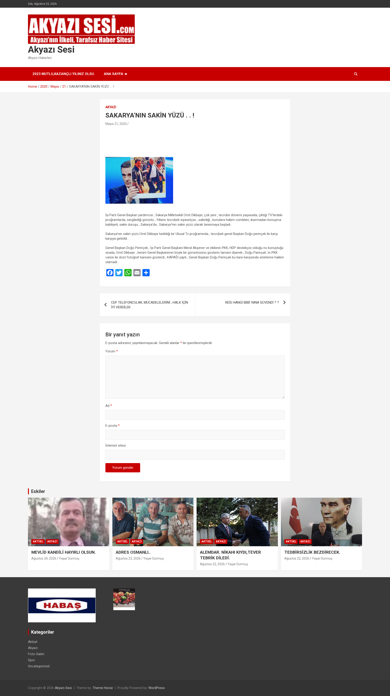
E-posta (112, 426)
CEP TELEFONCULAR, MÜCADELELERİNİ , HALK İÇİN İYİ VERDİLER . (149, 304)
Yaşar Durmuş (69, 558)
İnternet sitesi (115, 445)
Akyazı (110, 107)
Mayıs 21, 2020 (116, 124)
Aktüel (38, 541)
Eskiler (38, 491)
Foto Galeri (36, 654)
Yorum (111, 351)
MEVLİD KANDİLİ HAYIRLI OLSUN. (63, 552)
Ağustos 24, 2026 (43, 558)
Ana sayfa (113, 74)
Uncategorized (38, 666)
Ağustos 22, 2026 (212, 564)
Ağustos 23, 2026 (128, 558)
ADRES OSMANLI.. (133, 552)
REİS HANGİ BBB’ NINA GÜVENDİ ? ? (252, 302)
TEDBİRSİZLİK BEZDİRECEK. (312, 552)
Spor (31, 660)
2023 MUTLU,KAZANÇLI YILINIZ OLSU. (63, 74)
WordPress (156, 688)
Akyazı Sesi (51, 49)
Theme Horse (103, 688)
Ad (108, 406)
